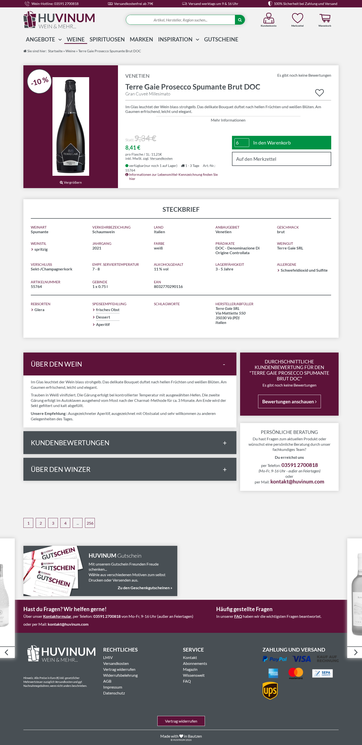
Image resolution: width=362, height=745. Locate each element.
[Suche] (240, 20)
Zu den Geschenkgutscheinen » (145, 587)
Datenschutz (114, 693)
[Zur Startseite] (69, 19)
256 (90, 523)
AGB (107, 681)
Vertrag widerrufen (119, 669)
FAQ (238, 616)
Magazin (190, 669)
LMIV (108, 657)
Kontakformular (57, 616)
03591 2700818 (299, 465)
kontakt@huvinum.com (297, 481)
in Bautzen (193, 736)
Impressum (112, 687)
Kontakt (190, 657)
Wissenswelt (194, 675)
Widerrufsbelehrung (120, 675)
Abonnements (195, 663)
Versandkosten (161, 158)
